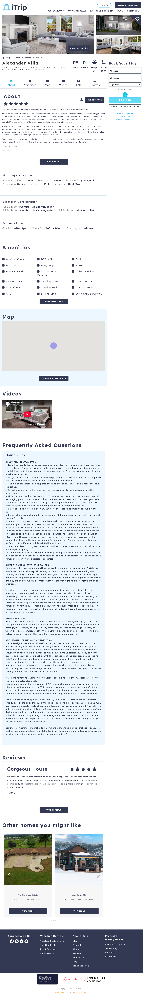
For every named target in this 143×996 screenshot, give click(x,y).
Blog (120, 11)
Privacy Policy (60, 992)
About (76, 949)
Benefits (109, 952)
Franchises (111, 956)
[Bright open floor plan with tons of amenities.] (48, 34)
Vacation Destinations (52, 941)
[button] (8, 875)
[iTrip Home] (3, 58)
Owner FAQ (111, 948)
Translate (79, 965)
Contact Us (79, 945)
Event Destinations (50, 949)
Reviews (77, 953)
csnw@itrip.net (125, 116)
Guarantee (78, 957)
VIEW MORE (28, 911)
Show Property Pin (54, 378)
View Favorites (48, 953)
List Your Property (102, 11)
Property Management (114, 937)
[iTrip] (15, 7)
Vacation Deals (76, 11)
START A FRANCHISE (128, 5)
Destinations (55, 11)
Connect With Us (19, 936)
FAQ (75, 961)
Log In (104, 5)
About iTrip (80, 936)
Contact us (134, 11)
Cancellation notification (126, 106)
